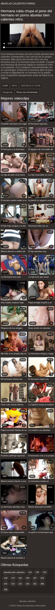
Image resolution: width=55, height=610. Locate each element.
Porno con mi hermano (27, 92)
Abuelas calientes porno (18, 3)
